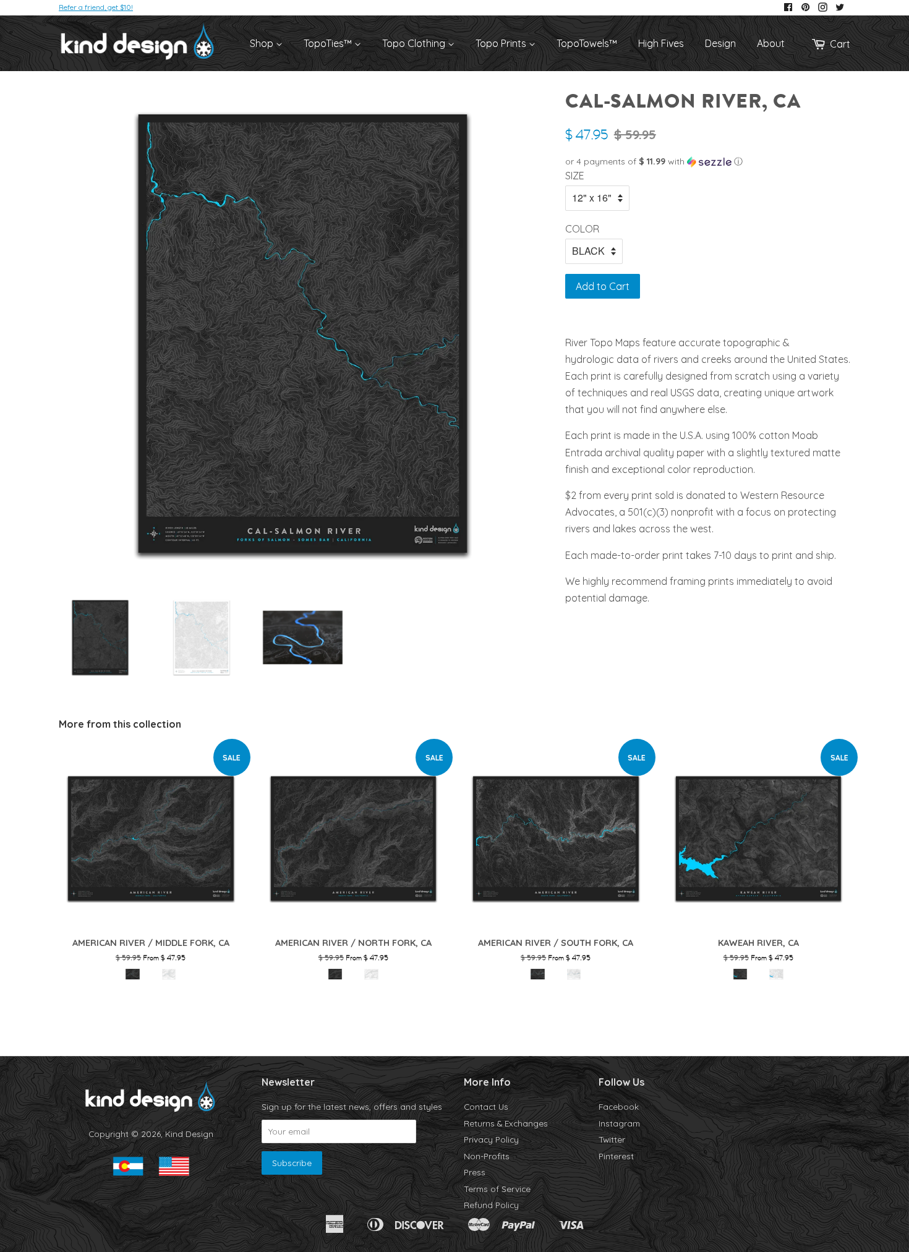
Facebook (619, 1106)
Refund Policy (491, 1204)
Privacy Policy (491, 1139)
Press (474, 1172)
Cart (840, 44)
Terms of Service (497, 1188)
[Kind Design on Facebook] (788, 7)
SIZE (574, 175)
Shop (263, 43)
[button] (707, 162)
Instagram (619, 1123)
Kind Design (189, 1133)
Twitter (612, 1139)
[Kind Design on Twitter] (839, 7)
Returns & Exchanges (506, 1123)
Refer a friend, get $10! (96, 7)
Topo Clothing (415, 43)
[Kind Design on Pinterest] (805, 7)
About (771, 43)
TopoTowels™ (587, 43)
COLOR (582, 229)
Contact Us (486, 1106)
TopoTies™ (329, 43)
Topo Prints (502, 43)
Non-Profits (487, 1156)
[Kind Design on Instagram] (822, 7)
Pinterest (616, 1156)
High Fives (661, 43)
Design (720, 43)
